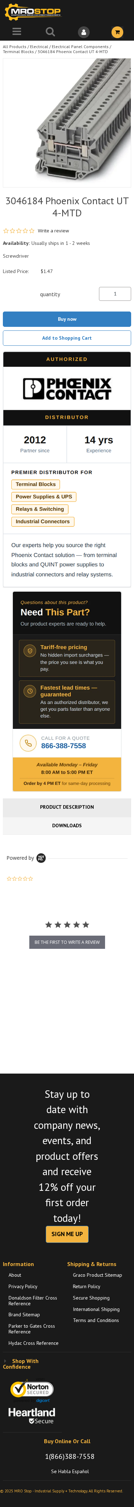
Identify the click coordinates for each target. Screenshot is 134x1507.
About (15, 1275)
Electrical (39, 46)
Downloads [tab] (67, 825)
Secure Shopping (91, 1298)
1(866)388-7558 (70, 1456)
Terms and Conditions (96, 1320)
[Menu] (17, 32)
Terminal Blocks (18, 51)
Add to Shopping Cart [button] (67, 338)
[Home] (35, 12)
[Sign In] (84, 32)
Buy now (67, 319)
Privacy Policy (23, 1286)
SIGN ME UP (67, 1234)
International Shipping (96, 1309)
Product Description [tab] (67, 807)
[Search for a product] (50, 32)
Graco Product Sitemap (97, 1275)
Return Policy (86, 1286)
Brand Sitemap (24, 1314)
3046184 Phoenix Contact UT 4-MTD (73, 51)
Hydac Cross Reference (34, 1343)
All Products (14, 46)
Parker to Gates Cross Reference (32, 1329)
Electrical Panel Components (80, 46)
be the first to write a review (67, 942)
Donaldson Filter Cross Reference (33, 1301)
